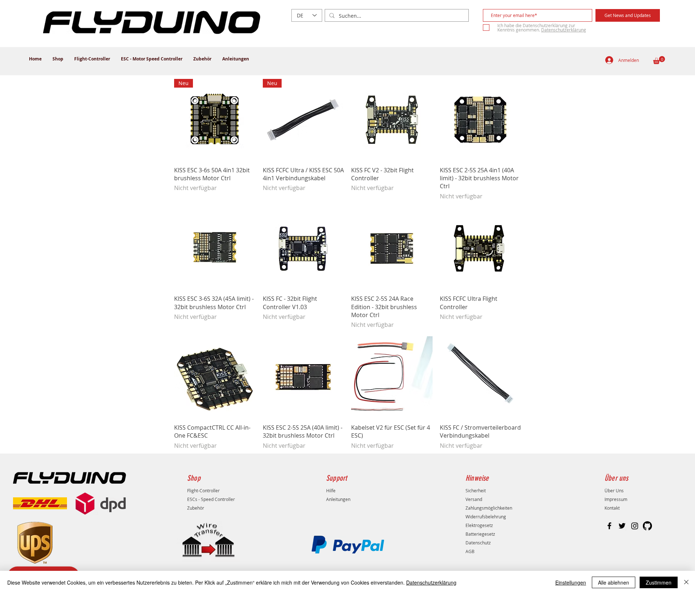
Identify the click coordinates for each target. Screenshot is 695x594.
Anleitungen (338, 499)
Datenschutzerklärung (431, 582)
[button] (659, 60)
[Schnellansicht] (392, 119)
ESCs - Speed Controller (211, 499)
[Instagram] (634, 525)
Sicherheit (476, 490)
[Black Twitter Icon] (622, 525)
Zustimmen (658, 582)
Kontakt (612, 508)
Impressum (616, 499)
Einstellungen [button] (570, 582)
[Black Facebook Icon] (609, 525)
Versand (474, 499)
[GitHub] (647, 525)
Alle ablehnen (613, 582)
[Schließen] (686, 582)
